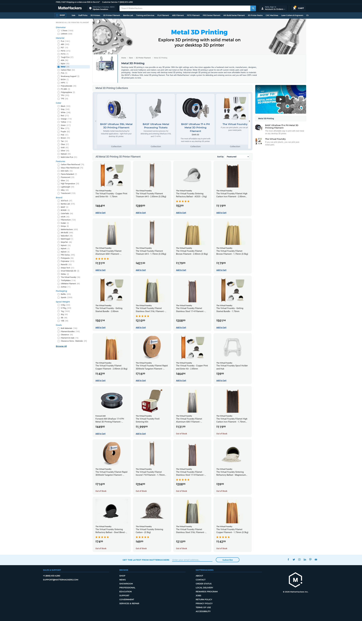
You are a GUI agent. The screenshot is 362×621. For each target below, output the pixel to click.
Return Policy (204, 599)
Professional (127, 587)
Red (65, 116)
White (66, 112)
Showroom (126, 583)
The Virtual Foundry (70, 277)
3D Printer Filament (111, 15)
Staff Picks (82, 15)
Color (58, 103)
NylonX (65, 252)
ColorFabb (67, 213)
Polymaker (67, 261)
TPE (64, 99)
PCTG (65, 54)
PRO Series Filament (211, 15)
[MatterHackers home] (70, 8)
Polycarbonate (68, 86)
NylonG (66, 245)
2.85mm (66, 34)
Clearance (67, 335)
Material (60, 38)
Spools (66, 297)
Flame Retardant (69, 174)
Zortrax (66, 287)
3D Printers (95, 15)
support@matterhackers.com (60, 579)
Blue (65, 128)
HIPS (64, 83)
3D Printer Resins (255, 15)
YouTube (315, 559)
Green (66, 125)
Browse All (61, 346)
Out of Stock (181, 434)
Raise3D (66, 264)
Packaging (61, 291)
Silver (65, 151)
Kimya (65, 226)
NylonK (65, 248)
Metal (65, 67)
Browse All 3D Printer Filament (72, 22)
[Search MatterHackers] (253, 8)
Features (60, 161)
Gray (65, 109)
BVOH (65, 79)
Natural (66, 154)
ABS (65, 44)
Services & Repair (129, 603)
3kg (64, 314)
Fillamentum (68, 220)
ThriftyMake (68, 280)
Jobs (198, 595)
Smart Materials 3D (70, 271)
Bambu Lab (128, 15)
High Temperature (70, 184)
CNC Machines (272, 15)
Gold (65, 147)
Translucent (68, 193)
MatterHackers (69, 229)
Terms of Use (203, 607)
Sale (73, 15)
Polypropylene (68, 92)
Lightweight (67, 187)
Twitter (293, 559)
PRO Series (68, 255)
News (122, 579)
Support (124, 595)
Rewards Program (207, 591)
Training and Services (145, 15)
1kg (65, 311)
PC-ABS (65, 89)
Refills (66, 294)
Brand (59, 197)
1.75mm (67, 31)
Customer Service (109, 2)
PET (64, 48)
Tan (64, 141)
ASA (64, 60)
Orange (66, 119)
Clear (65, 144)
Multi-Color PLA (69, 157)
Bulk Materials (69, 328)
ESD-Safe (67, 171)
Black (65, 106)
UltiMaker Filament (70, 284)
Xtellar (65, 274)
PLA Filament (163, 15)
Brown (65, 138)
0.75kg (66, 308)
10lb (64, 321)
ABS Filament (178, 15)
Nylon (65, 63)
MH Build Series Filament (234, 15)
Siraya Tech (67, 268)
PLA (65, 41)
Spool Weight (63, 301)
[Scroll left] (95, 121)
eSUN (65, 217)
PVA (64, 73)
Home (123, 58)
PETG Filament (193, 15)
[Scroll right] (249, 121)
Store (131, 58)
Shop (122, 575)
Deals (59, 325)
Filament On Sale (69, 338)
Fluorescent (67, 177)
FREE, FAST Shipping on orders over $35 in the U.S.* (78, 2)
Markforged (67, 239)
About (199, 575)
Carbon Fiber (68, 70)
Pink (64, 135)
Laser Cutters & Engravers (292, 15)
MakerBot (67, 236)
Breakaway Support (70, 76)
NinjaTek (66, 242)
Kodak (65, 223)
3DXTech (66, 201)
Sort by (220, 157)
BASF (64, 207)
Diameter (61, 27)
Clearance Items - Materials (74, 341)
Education (125, 591)
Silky (65, 190)
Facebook (288, 559)
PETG (65, 51)
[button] (102, 8)
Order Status (204, 583)
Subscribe (227, 560)
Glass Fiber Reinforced (72, 168)
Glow (65, 180)
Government (126, 599)
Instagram (299, 559)
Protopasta (67, 258)
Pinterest (310, 559)
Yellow (66, 122)
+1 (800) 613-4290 (125, 2)
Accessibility (203, 611)
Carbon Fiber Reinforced (72, 164)
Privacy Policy (204, 603)
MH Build (67, 232)
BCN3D (65, 210)
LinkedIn (304, 559)
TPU (65, 95)
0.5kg (65, 305)
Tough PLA (67, 57)
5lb (64, 318)
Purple (65, 132)
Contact (200, 579)
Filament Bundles (70, 331)
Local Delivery (204, 587)
